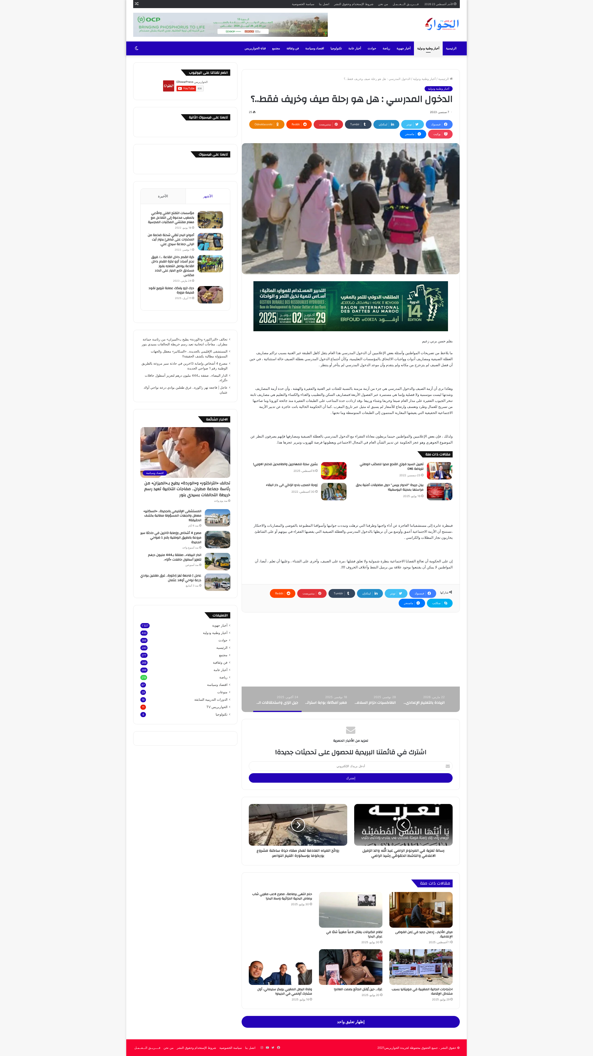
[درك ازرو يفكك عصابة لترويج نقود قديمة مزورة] (210, 294)
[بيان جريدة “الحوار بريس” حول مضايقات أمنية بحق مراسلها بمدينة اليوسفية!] (439, 491)
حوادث (372, 48)
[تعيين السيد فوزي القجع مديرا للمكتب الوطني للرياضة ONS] (439, 470)
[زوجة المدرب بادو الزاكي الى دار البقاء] (334, 491)
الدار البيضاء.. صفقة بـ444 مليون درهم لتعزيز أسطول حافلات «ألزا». (174, 557)
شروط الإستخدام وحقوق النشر (353, 4)
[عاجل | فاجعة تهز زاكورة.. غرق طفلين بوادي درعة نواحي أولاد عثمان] (217, 582)
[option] (423, 699)
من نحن (383, 4)
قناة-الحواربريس (255, 48)
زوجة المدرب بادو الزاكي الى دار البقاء (291, 485)
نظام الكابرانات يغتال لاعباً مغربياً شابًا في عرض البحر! (354, 934)
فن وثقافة (293, 48)
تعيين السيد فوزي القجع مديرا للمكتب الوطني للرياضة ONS (391, 466)
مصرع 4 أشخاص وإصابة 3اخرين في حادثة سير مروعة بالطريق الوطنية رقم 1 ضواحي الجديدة (170, 537)
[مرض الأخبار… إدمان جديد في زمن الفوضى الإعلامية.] (421, 910)
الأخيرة (163, 196)
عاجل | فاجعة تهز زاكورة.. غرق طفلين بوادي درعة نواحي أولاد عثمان (170, 578)
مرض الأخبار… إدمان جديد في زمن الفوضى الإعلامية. (424, 934)
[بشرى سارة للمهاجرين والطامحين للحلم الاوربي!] (334, 470)
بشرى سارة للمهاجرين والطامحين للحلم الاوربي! (285, 464)
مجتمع (276, 48)
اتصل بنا (324, 4)
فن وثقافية (220, 662)
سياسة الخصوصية (303, 4)
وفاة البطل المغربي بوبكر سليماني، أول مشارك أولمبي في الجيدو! (284, 991)
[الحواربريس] (441, 24)
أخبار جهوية (404, 48)
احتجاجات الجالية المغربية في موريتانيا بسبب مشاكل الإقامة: (422, 991)
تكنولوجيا (336, 48)
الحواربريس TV (216, 707)
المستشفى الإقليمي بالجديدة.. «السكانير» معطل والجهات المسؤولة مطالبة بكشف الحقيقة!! (172, 515)
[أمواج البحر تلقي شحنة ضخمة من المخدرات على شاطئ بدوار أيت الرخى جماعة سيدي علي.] (210, 241)
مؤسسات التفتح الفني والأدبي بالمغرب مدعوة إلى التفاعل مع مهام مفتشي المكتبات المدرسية (171, 217)
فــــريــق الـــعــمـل (406, 4)
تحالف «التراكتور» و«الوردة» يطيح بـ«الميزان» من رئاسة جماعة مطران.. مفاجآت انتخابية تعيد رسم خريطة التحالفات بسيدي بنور (187, 488)
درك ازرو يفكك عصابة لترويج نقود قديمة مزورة (171, 290)
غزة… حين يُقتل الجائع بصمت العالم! (358, 989)
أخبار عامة (354, 48)
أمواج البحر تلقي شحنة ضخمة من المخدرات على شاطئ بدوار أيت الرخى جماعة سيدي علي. (171, 239)
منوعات (222, 692)
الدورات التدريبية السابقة (210, 699)
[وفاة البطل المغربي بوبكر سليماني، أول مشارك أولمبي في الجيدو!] (280, 967)
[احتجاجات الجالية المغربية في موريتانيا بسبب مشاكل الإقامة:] (421, 967)
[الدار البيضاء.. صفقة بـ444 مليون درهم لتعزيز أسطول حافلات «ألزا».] (217, 561)
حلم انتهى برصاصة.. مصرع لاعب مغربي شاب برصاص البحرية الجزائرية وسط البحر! (282, 896)
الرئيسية (451, 48)
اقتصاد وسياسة (314, 48)
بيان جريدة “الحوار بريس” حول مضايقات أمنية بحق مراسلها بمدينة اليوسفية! (389, 487)
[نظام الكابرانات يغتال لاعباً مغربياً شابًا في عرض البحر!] (350, 910)
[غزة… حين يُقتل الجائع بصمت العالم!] (350, 967)
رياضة (386, 48)
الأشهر (208, 196)
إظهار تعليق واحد (351, 1021)
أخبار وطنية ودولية (428, 48)
